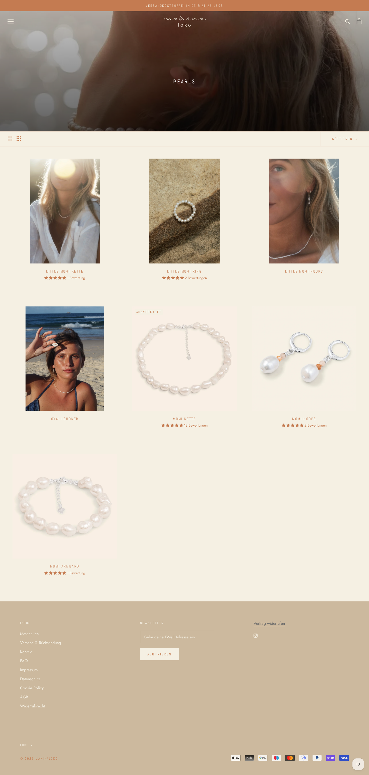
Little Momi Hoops (304, 271)
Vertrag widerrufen (269, 623)
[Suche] (347, 21)
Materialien (29, 634)
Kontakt (26, 652)
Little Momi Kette (65, 271)
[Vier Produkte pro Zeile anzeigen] (19, 138)
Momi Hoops (304, 419)
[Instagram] (256, 635)
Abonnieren (159, 654)
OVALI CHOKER (65, 419)
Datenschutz (30, 679)
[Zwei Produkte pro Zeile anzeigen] (10, 138)
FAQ (24, 661)
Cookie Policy (32, 688)
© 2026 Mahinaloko (39, 758)
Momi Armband (65, 566)
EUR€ (24, 745)
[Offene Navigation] (11, 21)
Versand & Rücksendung (40, 643)
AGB (24, 697)
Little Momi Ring (184, 271)
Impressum (29, 670)
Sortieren (343, 139)
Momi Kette (184, 419)
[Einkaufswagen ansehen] (359, 21)
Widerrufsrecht (32, 706)
